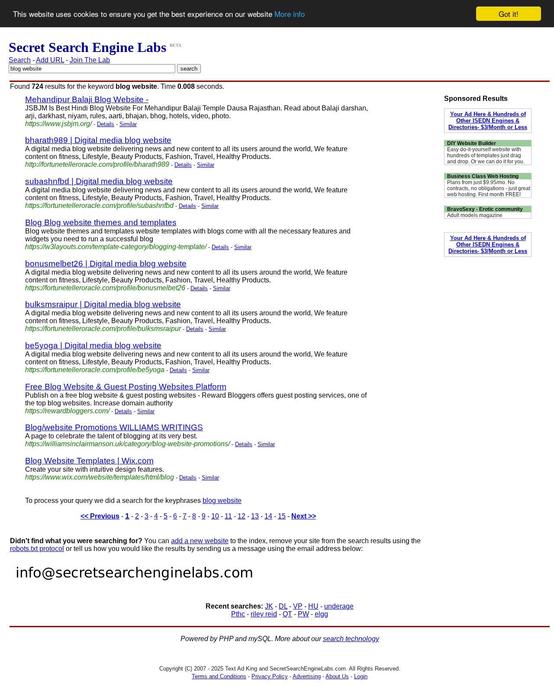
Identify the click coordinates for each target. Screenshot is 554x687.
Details (105, 124)
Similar (128, 124)
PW (303, 614)
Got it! (509, 13)
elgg (321, 614)
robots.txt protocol (37, 548)
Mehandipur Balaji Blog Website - (86, 99)
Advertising (307, 676)
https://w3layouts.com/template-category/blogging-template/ (115, 246)
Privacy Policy (269, 676)
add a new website (200, 540)
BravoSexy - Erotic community (485, 209)
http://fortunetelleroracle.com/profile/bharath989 (97, 164)
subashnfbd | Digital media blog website (99, 181)
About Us (337, 676)
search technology (351, 638)
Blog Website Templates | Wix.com (89, 460)
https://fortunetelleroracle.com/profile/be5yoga (94, 369)
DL (283, 606)
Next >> (303, 516)
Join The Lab (90, 60)
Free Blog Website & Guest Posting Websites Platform (125, 386)
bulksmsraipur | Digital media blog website (103, 304)
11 (228, 516)
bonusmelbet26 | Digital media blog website (106, 263)
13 (255, 516)
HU (313, 606)
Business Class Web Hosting (483, 176)
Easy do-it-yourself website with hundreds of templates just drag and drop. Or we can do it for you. (486, 155)
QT (287, 614)
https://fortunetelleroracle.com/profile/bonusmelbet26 (105, 288)
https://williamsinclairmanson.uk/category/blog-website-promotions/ (127, 443)
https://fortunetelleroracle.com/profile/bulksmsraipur (103, 328)
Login (360, 676)
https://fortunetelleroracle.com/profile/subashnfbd (99, 205)
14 (268, 516)
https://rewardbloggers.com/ (67, 411)
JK (269, 606)
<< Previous (100, 516)
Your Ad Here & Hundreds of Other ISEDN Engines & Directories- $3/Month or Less (487, 120)
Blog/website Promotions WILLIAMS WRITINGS (114, 427)
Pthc (238, 614)
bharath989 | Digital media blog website (98, 140)
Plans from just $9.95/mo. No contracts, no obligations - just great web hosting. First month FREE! (488, 188)
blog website (222, 500)
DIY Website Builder (471, 143)
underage (339, 606)
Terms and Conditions (219, 676)
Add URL (50, 60)
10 (215, 516)
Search (20, 60)
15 (282, 516)
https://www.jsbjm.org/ (58, 123)
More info (289, 14)
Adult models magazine (474, 215)
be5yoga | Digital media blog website (93, 345)
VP (298, 606)
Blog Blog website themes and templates (101, 222)
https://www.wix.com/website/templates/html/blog (99, 477)
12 (241, 516)
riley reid (264, 614)
